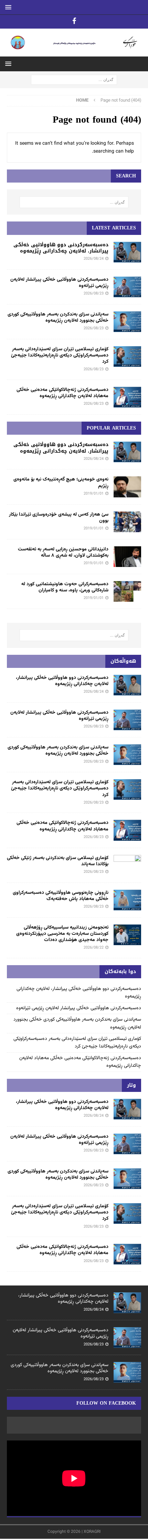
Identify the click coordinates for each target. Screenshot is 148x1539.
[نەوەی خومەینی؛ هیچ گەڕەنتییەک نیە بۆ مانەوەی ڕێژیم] (127, 486)
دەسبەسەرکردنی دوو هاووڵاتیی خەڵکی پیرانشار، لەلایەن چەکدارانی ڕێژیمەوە (60, 248)
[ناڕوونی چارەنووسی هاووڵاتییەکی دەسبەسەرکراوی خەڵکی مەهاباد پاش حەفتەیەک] (127, 900)
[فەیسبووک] (74, 22)
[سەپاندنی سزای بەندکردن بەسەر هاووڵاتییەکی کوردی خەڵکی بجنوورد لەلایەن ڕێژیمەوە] (127, 321)
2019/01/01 (94, 494)
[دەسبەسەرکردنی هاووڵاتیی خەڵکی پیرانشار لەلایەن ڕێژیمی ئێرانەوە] (127, 287)
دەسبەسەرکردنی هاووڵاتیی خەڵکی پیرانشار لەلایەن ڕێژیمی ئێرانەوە (59, 283)
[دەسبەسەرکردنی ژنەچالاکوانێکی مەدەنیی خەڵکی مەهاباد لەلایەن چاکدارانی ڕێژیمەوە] (127, 397)
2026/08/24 (94, 259)
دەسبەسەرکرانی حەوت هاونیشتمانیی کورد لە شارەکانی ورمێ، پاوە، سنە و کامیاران (64, 587)
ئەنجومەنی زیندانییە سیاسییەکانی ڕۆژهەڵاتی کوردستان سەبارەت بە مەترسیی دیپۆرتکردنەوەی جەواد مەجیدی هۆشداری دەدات (62, 934)
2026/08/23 (94, 294)
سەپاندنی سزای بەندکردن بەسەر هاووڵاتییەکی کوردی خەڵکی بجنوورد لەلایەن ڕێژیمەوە (58, 317)
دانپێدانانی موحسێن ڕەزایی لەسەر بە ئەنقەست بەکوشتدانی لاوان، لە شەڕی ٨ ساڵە (63, 552)
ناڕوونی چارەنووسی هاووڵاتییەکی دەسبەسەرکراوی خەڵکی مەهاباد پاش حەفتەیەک (60, 896)
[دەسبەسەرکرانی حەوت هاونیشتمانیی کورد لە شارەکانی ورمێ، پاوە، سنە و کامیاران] (127, 591)
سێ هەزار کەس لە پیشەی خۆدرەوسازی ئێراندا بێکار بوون (58, 518)
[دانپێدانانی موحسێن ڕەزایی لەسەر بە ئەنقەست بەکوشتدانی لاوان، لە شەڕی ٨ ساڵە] (127, 556)
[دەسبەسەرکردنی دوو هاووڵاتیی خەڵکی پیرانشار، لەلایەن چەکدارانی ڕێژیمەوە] (127, 252)
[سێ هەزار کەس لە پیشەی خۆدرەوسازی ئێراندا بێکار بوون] (127, 522)
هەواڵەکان (123, 661)
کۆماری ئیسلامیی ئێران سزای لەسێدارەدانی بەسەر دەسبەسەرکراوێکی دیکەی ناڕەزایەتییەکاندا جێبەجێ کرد (59, 355)
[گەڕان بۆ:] (74, 80)
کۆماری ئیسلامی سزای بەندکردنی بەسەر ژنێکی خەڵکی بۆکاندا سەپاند (57, 861)
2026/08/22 (94, 948)
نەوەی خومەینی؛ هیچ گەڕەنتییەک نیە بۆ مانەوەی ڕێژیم (60, 482)
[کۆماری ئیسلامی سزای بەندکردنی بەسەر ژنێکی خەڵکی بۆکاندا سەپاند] (127, 865)
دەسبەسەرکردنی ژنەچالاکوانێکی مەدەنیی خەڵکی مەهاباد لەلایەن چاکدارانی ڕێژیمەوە (62, 393)
